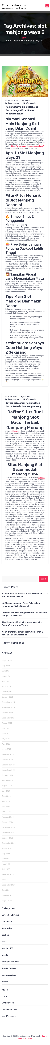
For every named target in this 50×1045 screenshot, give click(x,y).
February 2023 (8, 874)
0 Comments (30, 103)
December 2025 (8, 702)
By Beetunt (26, 101)
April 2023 (6, 869)
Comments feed (9, 1009)
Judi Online (7, 921)
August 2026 (7, 660)
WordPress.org (9, 1016)
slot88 (5, 955)
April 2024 (6, 807)
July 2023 (6, 854)
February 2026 (8, 692)
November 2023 (8, 833)
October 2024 (7, 775)
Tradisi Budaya (9, 968)
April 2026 (6, 681)
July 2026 (6, 666)
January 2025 (7, 760)
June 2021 (6, 890)
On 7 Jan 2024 (11, 397)
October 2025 (7, 713)
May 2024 (6, 801)
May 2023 (6, 864)
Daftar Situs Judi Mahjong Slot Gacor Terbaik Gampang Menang (23, 405)
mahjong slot (15, 431)
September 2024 (9, 781)
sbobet (5, 935)
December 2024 (8, 765)
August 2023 (7, 848)
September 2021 (8, 885)
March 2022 (6, 880)
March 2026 (6, 687)
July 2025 (6, 728)
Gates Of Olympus (10, 915)
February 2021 (7, 895)
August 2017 (7, 901)
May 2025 (6, 739)
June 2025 (6, 734)
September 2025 (9, 718)
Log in (5, 996)
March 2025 (6, 749)
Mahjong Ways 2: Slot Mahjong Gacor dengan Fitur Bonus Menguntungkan (21, 110)
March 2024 (6, 812)
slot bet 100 (7, 948)
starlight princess (10, 962)
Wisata (5, 982)
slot (4, 941)
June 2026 (6, 671)
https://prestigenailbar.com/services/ (27, 146)
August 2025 (7, 723)
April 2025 (6, 744)
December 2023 (8, 828)
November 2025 (8, 707)
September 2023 (9, 843)
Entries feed (8, 1003)
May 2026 (6, 676)
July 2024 (6, 791)
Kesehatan (7, 928)
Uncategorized (13, 103)
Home (23, 37)
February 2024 (8, 817)
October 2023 (7, 838)
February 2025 (8, 754)
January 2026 (7, 697)
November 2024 (8, 770)
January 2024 (7, 822)
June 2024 (6, 796)
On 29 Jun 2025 (11, 101)
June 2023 (6, 859)
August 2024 (7, 786)
